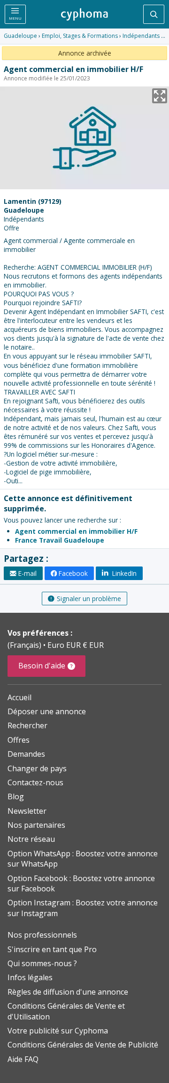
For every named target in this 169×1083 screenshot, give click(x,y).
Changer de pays (37, 768)
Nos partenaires (36, 825)
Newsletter (27, 811)
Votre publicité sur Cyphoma (58, 1031)
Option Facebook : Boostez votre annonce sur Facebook (81, 883)
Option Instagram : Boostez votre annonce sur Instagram (83, 907)
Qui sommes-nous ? (42, 963)
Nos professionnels (42, 935)
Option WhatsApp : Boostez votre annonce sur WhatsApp (83, 858)
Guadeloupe (20, 36)
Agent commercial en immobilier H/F (76, 531)
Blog (16, 796)
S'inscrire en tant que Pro (52, 949)
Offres (19, 740)
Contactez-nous (35, 782)
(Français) (25, 645)
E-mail (27, 573)
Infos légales (30, 977)
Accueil (19, 697)
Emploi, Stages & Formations (80, 36)
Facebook (73, 573)
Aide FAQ (23, 1059)
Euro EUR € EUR (75, 645)
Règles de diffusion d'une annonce (68, 992)
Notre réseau (31, 839)
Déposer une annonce (47, 711)
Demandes (26, 754)
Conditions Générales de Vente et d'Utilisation (66, 1011)
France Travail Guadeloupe (59, 540)
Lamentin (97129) (32, 201)
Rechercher (27, 725)
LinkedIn (123, 573)
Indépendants (141, 36)
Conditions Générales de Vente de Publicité (83, 1045)
